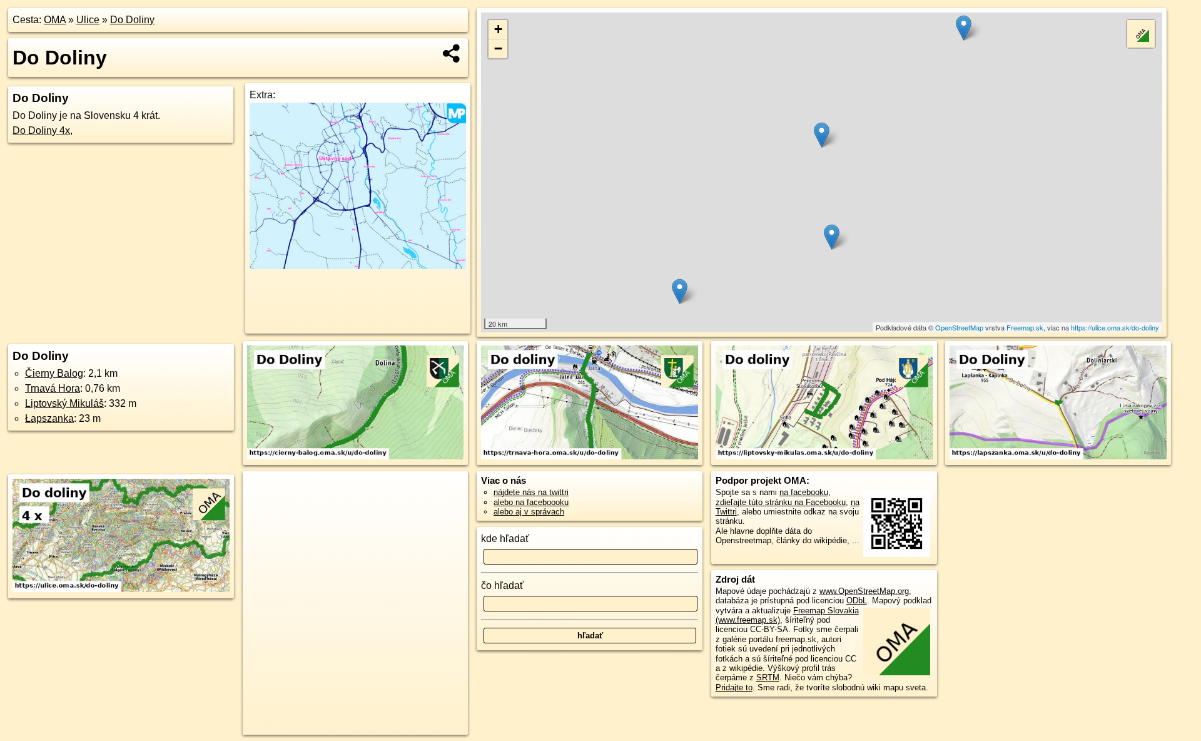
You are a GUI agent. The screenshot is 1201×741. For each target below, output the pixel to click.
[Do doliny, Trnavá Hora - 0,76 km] (589, 403)
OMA (55, 19)
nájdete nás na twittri (531, 492)
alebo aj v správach (529, 511)
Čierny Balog (54, 373)
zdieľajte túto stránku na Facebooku (781, 502)
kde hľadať (505, 538)
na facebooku (803, 492)
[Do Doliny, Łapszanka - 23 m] (1058, 403)
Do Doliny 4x (41, 130)
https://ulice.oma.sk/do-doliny (1115, 327)
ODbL (856, 600)
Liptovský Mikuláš (64, 403)
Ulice (87, 19)
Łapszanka (49, 418)
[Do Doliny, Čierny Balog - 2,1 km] (355, 403)
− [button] (498, 48)
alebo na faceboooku (531, 502)
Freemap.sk (1024, 327)
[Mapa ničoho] (358, 265)
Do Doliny (132, 19)
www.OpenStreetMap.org (864, 591)
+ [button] (498, 29)
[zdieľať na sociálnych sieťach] (452, 53)
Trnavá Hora (52, 388)
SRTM (767, 677)
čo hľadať (502, 585)
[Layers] (1141, 34)
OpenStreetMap (959, 327)
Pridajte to (734, 687)
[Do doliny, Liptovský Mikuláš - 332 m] (824, 403)
